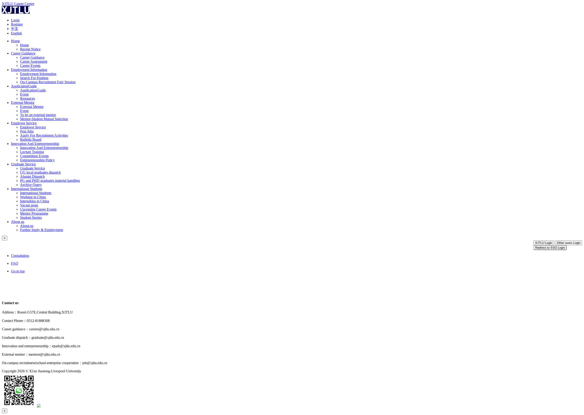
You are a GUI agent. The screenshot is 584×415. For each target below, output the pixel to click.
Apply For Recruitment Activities (44, 135)
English (16, 33)
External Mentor (22, 102)
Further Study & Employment (41, 230)
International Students (26, 189)
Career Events (30, 66)
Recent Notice (30, 49)
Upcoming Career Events (38, 209)
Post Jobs (27, 131)
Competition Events (34, 156)
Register (17, 24)
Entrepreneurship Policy (37, 160)
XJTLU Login (543, 243)
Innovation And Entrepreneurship (35, 144)
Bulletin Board (30, 139)
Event (24, 94)
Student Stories (31, 217)
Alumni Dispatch (32, 176)
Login (15, 20)
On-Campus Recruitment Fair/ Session (48, 82)
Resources (27, 98)
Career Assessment (33, 61)
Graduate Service (23, 164)
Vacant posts (29, 205)
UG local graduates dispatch (40, 172)
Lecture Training (32, 152)
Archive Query (31, 185)
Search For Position (34, 78)
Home (15, 41)
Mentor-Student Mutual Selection (44, 119)
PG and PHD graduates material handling (50, 181)
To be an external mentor (38, 115)
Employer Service (24, 123)
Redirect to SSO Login (550, 247)
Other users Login (568, 243)
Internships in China (34, 201)
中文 (14, 29)
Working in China (33, 197)
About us (17, 222)
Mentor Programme (34, 213)
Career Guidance (23, 53)
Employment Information (29, 70)
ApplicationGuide (24, 86)
